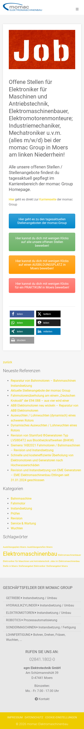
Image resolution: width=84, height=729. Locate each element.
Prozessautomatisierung (31, 620)
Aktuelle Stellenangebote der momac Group (40, 390)
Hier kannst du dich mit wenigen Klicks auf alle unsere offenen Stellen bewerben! (42, 241)
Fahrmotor (18, 503)
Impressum (15, 717)
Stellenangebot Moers (57, 566)
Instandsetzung (21, 508)
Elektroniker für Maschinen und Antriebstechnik (26, 561)
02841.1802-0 (42, 659)
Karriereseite (47, 199)
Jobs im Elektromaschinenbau (65, 561)
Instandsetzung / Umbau (31, 598)
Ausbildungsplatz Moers (14, 547)
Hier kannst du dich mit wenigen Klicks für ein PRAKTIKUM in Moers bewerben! (42, 285)
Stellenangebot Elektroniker (32, 566)
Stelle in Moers (10, 566)
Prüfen (15, 513)
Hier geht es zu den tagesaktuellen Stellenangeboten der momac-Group (42, 221)
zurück (7, 362)
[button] (22, 314)
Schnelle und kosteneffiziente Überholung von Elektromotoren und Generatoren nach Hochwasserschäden (42, 460)
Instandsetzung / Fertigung (41, 627)
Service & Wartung (23, 523)
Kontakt (43, 699)
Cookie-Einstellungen (61, 717)
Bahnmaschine (21, 498)
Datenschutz (34, 717)
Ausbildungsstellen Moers (40, 547)
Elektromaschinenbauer (69, 555)
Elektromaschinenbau (30, 553)
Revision (16, 518)
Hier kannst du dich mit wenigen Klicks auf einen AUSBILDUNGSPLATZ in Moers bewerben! (42, 264)
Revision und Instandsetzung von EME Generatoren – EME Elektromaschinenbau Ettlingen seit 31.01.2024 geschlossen (46, 475)
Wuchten (17, 528)
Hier (11, 199)
